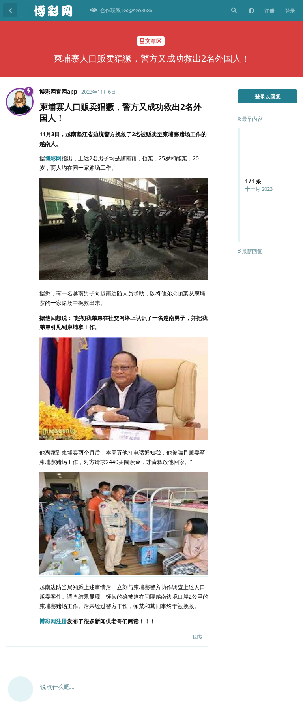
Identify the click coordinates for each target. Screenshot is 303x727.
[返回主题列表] (10, 10)
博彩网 (53, 158)
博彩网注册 (53, 621)
